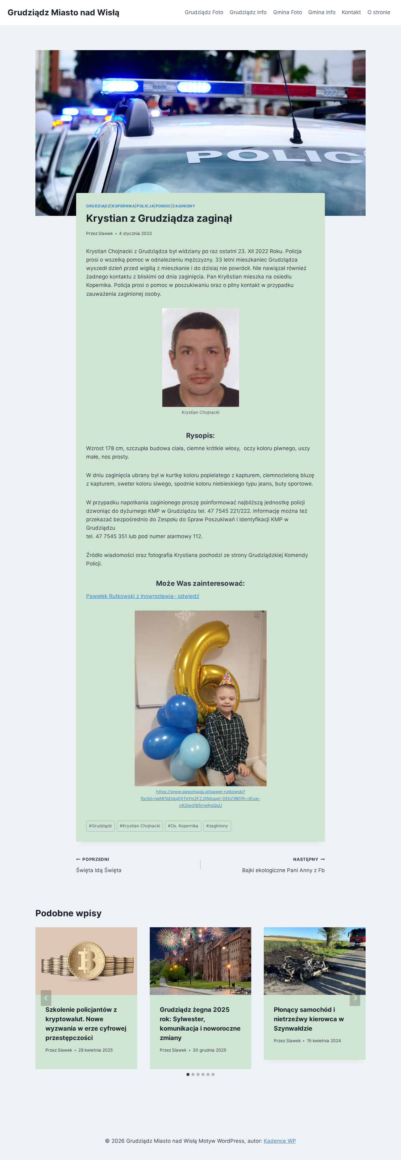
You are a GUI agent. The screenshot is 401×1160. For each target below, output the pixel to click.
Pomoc (163, 206)
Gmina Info (322, 12)
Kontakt (351, 12)
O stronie (378, 12)
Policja (145, 206)
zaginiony (217, 825)
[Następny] (355, 998)
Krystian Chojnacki (140, 825)
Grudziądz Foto (204, 12)
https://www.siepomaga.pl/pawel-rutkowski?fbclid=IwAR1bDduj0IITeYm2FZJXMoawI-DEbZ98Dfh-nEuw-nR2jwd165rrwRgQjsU (200, 798)
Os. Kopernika (183, 825)
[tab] (188, 1074)
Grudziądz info (248, 12)
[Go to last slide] (46, 998)
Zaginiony (183, 206)
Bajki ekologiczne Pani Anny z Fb (283, 865)
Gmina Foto (287, 12)
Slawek (105, 233)
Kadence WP (280, 1141)
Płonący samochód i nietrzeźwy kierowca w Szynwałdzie (309, 1019)
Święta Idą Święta (99, 865)
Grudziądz (98, 206)
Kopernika (123, 206)
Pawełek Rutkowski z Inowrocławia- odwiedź (142, 596)
